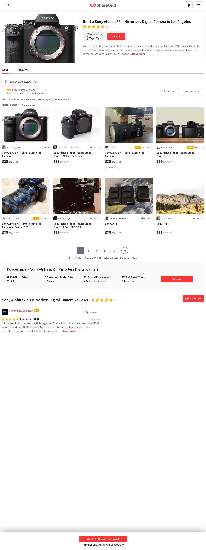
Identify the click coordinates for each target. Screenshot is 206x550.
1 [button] (80, 250)
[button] (16, 105)
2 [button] (88, 250)
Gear (5, 70)
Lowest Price (189, 91)
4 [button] (104, 250)
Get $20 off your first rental (103, 539)
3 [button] (96, 250)
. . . (109, 250)
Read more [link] (138, 53)
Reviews (22, 70)
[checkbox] (3, 90)
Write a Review (193, 298)
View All (116, 36)
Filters (167, 91)
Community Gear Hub (21, 310)
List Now (177, 279)
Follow (93, 312)
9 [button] (114, 250)
